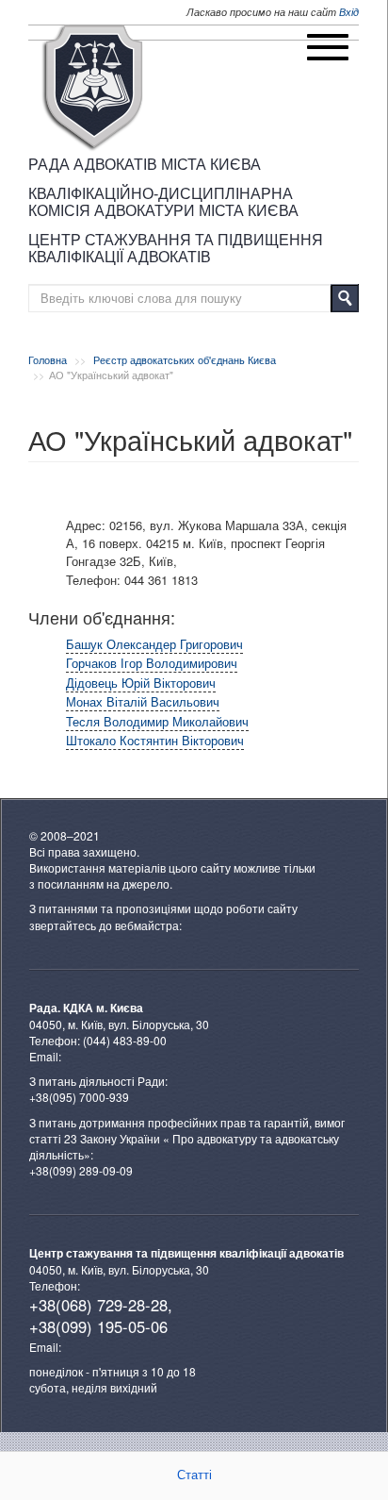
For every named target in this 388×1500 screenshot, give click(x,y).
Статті (194, 1475)
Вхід (349, 12)
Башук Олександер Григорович (154, 644)
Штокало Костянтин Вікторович (155, 740)
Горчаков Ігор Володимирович (151, 663)
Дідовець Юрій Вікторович (141, 683)
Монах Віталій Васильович (142, 701)
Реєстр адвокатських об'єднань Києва (184, 359)
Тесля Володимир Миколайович (157, 721)
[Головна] (92, 88)
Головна (47, 359)
